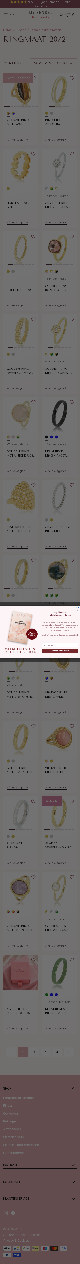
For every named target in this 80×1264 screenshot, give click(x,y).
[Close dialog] (77, 608)
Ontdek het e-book (60, 651)
